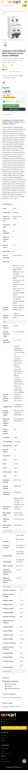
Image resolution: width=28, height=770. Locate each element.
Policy (3, 756)
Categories (5, 745)
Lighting (3, 751)
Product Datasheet (11, 684)
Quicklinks (5, 732)
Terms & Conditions (5, 761)
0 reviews (12, 71)
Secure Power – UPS (6, 753)
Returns (3, 738)
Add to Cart (11, 105)
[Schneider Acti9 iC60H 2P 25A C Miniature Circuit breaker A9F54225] (14, 28)
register (12, 706)
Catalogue (9, 686)
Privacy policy (4, 759)
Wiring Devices (4, 748)
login (7, 706)
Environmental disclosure (13, 688)
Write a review (18, 71)
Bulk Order (15, 109)
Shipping (3, 740)
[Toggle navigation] (2, 2)
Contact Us (3, 735)
